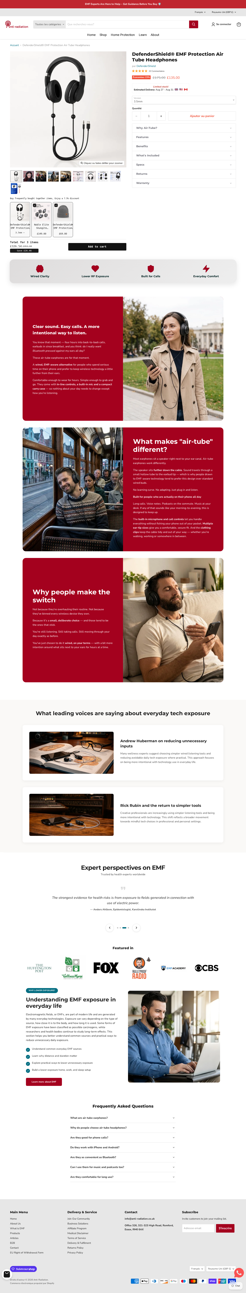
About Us (15, 1223)
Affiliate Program (77, 1228)
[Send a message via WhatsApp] (239, 1272)
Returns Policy (75, 1247)
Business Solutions (77, 1223)
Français (199, 12)
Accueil (14, 45)
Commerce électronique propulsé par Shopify (32, 1283)
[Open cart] (7, 1274)
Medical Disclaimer (77, 1233)
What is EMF (17, 1228)
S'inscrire (225, 1228)
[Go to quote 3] (123, 927)
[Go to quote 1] (117, 927)
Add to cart (97, 246)
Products (15, 1233)
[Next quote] (136, 928)
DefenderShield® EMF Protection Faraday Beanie (63, 228)
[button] (222, 24)
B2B (12, 1243)
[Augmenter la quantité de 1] (161, 116)
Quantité (137, 108)
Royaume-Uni (222, 12)
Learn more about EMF (44, 1081)
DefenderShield (146, 66)
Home (13, 1218)
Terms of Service (76, 1238)
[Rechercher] (193, 24)
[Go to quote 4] (127, 927)
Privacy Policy (75, 1252)
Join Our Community (78, 1218)
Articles (14, 1238)
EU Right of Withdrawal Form (27, 1252)
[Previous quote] (110, 928)
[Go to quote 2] (120, 927)
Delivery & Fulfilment (79, 1243)
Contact (14, 1247)
